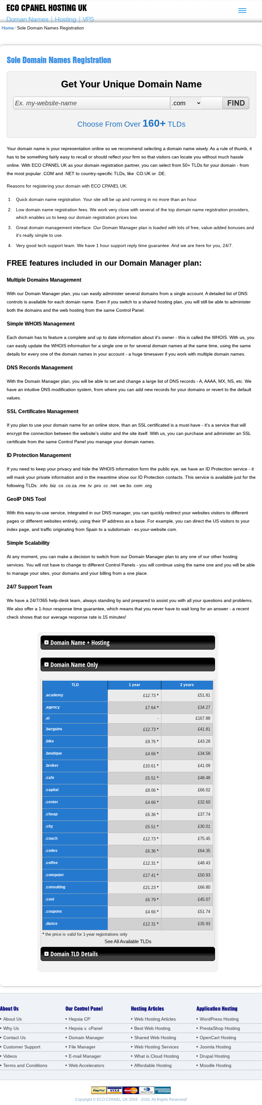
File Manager (82, 1046)
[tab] (128, 643)
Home (8, 27)
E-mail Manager (85, 1056)
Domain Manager (86, 1037)
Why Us (11, 1028)
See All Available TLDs (127, 941)
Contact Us (14, 1037)
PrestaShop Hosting (220, 1028)
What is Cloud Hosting (156, 1056)
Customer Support (21, 1046)
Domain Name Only (74, 665)
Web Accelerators (86, 1065)
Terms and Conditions (25, 1065)
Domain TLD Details (74, 954)
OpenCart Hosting (218, 1037)
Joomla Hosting (215, 1046)
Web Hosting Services (156, 1046)
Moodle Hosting (215, 1065)
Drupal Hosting (215, 1056)
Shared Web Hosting (155, 1037)
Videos (10, 1056)
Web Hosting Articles (155, 1018)
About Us (12, 1018)
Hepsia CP (79, 1018)
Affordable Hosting (153, 1065)
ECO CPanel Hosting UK (46, 8)
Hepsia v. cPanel (85, 1028)
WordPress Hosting (219, 1018)
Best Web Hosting (152, 1028)
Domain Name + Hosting (80, 642)
